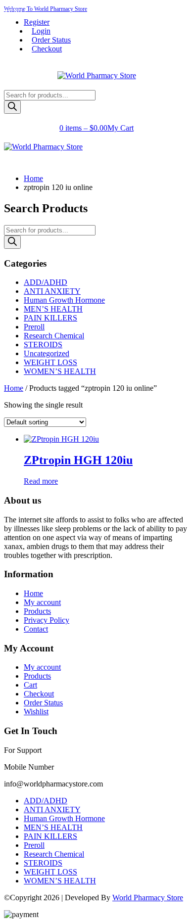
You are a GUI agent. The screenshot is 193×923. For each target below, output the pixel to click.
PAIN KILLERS (50, 318)
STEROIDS (43, 344)
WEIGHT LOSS (50, 362)
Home (33, 178)
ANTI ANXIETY (52, 291)
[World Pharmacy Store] (96, 75)
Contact (36, 629)
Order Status (51, 40)
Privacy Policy (46, 620)
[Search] (12, 107)
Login (41, 31)
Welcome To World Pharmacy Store (45, 8)
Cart (30, 685)
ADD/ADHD (45, 282)
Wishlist (36, 711)
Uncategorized (46, 353)
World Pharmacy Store (147, 897)
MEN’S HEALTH (53, 309)
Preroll (34, 327)
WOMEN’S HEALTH (60, 371)
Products (37, 611)
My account (42, 602)
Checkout (47, 49)
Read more (41, 481)
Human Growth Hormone (64, 300)
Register (36, 22)
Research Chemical (54, 335)
